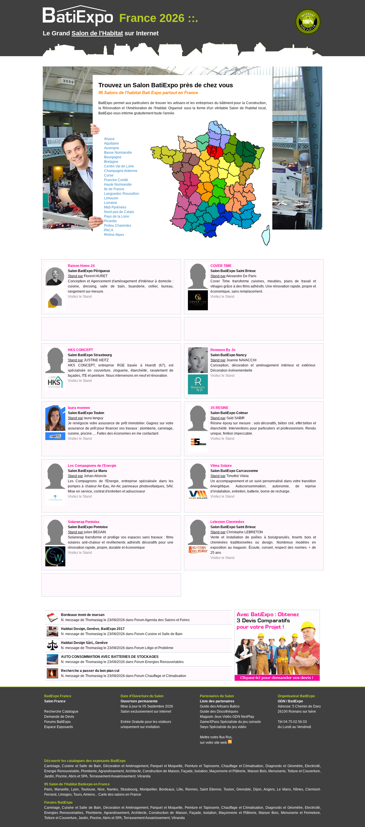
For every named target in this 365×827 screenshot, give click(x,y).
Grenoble (243, 789)
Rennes (191, 789)
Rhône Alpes (114, 235)
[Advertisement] (111, 328)
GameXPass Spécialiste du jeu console (230, 722)
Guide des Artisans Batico (220, 706)
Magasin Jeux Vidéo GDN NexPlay (227, 717)
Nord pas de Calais (119, 212)
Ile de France (114, 189)
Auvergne (111, 148)
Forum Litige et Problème (153, 648)
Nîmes (298, 789)
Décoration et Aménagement (125, 766)
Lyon (75, 789)
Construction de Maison (161, 771)
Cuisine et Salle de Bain (81, 766)
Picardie (110, 221)
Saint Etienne (210, 789)
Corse (108, 175)
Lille (180, 789)
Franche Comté (116, 180)
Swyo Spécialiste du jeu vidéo (223, 727)
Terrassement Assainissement (112, 776)
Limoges (65, 794)
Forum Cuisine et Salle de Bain (158, 634)
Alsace (109, 139)
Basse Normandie (118, 153)
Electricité (312, 766)
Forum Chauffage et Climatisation (160, 676)
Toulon (229, 789)
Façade (187, 771)
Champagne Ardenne (120, 171)
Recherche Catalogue (61, 712)
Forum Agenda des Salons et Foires (162, 620)
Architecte (133, 771)
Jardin (49, 776)
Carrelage (52, 766)
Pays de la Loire (116, 216)
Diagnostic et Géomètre (284, 766)
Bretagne (111, 162)
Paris (48, 789)
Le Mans (284, 789)
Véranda (144, 776)
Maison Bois (257, 771)
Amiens (89, 794)
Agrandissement (111, 771)
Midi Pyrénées (115, 207)
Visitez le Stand (80, 297)
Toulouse (88, 789)
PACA (108, 230)
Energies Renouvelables (63, 813)
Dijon (257, 789)
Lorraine (110, 203)
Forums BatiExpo (57, 722)
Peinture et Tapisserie (202, 766)
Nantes (112, 789)
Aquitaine (111, 143)
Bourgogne (112, 157)
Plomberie (89, 771)
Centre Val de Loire (119, 166)
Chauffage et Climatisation (242, 766)
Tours (77, 794)
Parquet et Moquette (166, 766)
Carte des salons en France (119, 794)
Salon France (55, 701)
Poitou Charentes (117, 226)
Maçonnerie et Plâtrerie (227, 771)
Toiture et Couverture (303, 771)
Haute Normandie (118, 185)
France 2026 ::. (157, 18)
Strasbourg (128, 789)
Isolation (201, 771)
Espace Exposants (58, 727)
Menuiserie (277, 771)
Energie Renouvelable (61, 771)
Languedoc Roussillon (121, 194)
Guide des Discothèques (219, 712)
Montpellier (148, 789)
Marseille (61, 789)
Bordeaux (166, 789)
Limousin (111, 198)
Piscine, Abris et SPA (72, 776)
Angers (269, 789)
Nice (101, 789)
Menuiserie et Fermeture (300, 813)
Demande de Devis (59, 717)
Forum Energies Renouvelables (159, 662)
